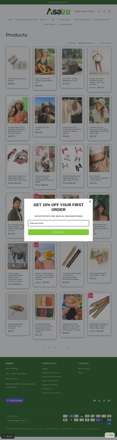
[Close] (90, 201)
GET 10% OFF (59, 232)
